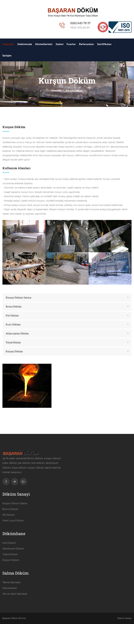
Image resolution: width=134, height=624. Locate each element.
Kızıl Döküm (13, 324)
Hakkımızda (24, 44)
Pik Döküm (12, 315)
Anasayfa (8, 44)
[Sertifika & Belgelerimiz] (114, 26)
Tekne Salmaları (11, 582)
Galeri (59, 44)
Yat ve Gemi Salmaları (14, 593)
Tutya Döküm (13, 342)
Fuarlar (71, 44)
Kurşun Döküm (14, 351)
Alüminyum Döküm (17, 333)
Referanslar (86, 44)
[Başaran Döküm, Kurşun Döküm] (23, 236)
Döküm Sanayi (124, 618)
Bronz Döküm (14, 306)
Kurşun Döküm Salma (18, 297)
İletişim (6, 55)
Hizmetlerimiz (43, 44)
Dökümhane (9, 588)
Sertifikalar (104, 44)
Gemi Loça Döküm (13, 520)
